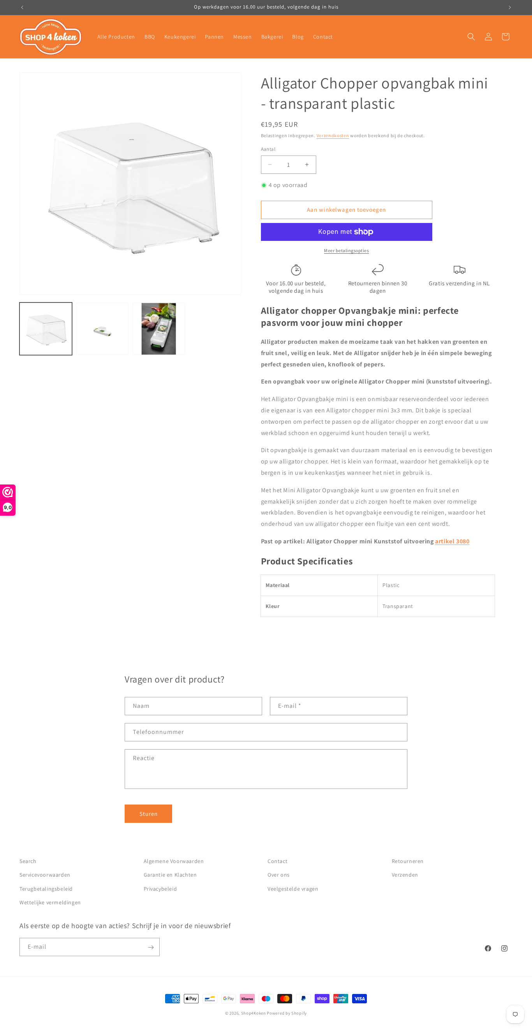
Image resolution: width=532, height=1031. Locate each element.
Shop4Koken (253, 1013)
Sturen (148, 813)
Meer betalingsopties (346, 250)
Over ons (279, 875)
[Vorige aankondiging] (22, 7)
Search (28, 861)
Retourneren (408, 861)
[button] (471, 36)
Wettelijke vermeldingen (50, 902)
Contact (277, 861)
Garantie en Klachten (170, 875)
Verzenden (405, 875)
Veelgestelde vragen (293, 888)
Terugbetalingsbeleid (46, 888)
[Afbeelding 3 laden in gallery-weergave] (158, 328)
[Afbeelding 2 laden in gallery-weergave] (102, 328)
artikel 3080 (452, 541)
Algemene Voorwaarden (174, 861)
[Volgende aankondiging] (509, 7)
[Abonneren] (150, 947)
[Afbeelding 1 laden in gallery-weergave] (45, 328)
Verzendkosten (333, 135)
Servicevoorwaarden (44, 875)
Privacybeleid (160, 888)
